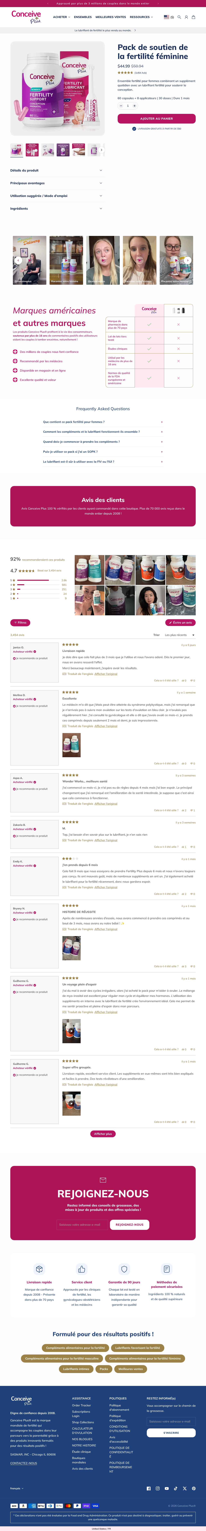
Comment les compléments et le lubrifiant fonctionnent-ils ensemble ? (103, 432)
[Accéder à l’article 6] (94, 149)
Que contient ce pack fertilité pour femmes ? (103, 422)
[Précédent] (47, 3)
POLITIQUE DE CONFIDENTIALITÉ (121, 1452)
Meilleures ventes (131, 1369)
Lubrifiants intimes (76, 1369)
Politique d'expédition (117, 1418)
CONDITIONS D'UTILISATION (119, 1429)
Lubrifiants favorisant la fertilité (137, 1348)
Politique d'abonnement (119, 1407)
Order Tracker (81, 1405)
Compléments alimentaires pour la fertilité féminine (145, 1358)
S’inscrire (171, 1432)
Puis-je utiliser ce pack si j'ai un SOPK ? (103, 451)
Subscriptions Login (81, 1414)
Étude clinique (81, 1452)
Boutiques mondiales (79, 1460)
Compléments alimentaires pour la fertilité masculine (62, 1358)
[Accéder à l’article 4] (63, 149)
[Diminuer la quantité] (121, 106)
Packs (104, 1369)
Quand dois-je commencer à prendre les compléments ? (103, 442)
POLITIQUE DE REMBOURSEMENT (120, 1467)
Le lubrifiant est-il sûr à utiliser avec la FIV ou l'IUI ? (103, 461)
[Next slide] (188, 260)
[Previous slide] (18, 260)
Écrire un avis (184, 623)
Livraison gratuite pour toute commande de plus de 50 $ (103, 3)
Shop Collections (83, 1422)
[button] (132, 72)
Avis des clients (82, 1468)
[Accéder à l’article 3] (47, 149)
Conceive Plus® (186, 1505)
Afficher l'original (105, 673)
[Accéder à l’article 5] (78, 149)
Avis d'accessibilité (118, 1439)
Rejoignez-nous (130, 1224)
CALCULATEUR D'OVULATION (82, 1431)
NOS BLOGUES (82, 1439)
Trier (156, 635)
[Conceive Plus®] (26, 17)
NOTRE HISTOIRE (84, 1445)
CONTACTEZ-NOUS (23, 1463)
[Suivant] (158, 3)
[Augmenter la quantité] (134, 106)
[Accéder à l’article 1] (16, 149)
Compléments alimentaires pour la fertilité (75, 1348)
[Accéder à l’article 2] (32, 149)
